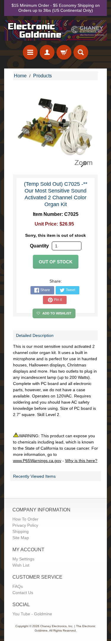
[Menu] (30, 52)
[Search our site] (80, 52)
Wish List (20, 565)
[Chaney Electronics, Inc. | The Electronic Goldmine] (55, 30)
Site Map (20, 537)
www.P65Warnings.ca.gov (37, 460)
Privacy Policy (25, 525)
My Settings (23, 559)
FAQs (17, 586)
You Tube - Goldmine (32, 613)
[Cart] (64, 52)
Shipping (20, 531)
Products (42, 75)
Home (20, 75)
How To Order (25, 519)
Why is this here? (81, 460)
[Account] (47, 52)
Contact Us (22, 592)
